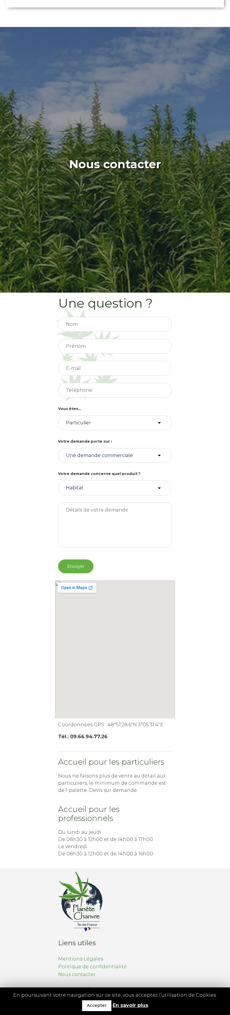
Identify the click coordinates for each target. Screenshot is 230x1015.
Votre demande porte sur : (85, 441)
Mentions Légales (80, 959)
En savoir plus (130, 1005)
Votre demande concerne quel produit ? (99, 473)
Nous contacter (77, 974)
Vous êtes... (69, 408)
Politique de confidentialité (92, 966)
